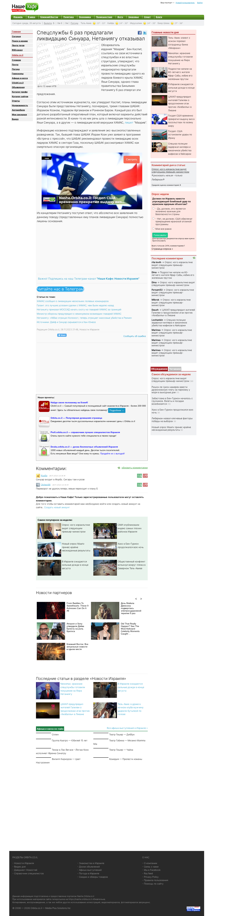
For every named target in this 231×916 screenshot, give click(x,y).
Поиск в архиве (20, 41)
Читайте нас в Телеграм (60, 289)
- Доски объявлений (88, 866)
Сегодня (16, 36)
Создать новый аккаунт (57, 507)
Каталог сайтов (20, 96)
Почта (15, 64)
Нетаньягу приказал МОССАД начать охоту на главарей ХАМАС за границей (79, 309)
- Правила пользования (155, 880)
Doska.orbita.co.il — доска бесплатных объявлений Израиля (84, 446)
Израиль (18, 17)
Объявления (18, 87)
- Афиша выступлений (89, 870)
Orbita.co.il (17, 55)
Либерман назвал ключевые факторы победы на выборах (172, 419)
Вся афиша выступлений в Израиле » (127, 728)
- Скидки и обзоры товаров (92, 877)
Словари (16, 60)
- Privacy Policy (150, 877)
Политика (68, 17)
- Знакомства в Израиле (90, 863)
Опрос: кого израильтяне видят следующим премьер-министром (76, 528)
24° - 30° (123, 23)
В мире (31, 17)
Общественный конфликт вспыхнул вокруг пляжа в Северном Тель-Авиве (132, 565)
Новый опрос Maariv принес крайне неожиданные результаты (76, 547)
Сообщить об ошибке (134, 336)
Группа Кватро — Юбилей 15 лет (70, 740)
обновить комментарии (135, 467)
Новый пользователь (185, 3)
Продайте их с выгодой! (112, 453)
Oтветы (16, 101)
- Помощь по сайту (152, 883)
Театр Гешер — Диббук (122, 734)
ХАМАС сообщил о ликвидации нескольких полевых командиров (73, 301)
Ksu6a (44, 475)
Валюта (48, 23)
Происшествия (104, 17)
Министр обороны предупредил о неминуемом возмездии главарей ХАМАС (79, 313)
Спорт (147, 17)
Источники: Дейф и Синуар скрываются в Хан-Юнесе (66, 322)
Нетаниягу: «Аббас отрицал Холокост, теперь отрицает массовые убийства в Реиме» (84, 317)
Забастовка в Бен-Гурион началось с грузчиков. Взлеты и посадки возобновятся (172, 401)
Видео (15, 119)
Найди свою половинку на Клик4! (69, 402)
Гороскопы (18, 73)
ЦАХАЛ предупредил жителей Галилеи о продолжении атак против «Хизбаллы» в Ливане (180, 103)
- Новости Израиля (23, 863)
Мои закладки (19, 114)
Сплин (55, 734)
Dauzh (155, 309)
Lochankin (157, 320)
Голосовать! (160, 235)
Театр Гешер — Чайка (121, 749)
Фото (120, 17)
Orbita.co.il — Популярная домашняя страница (76, 418)
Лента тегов (18, 45)
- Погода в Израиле (88, 873)
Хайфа (110, 23)
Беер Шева (163, 23)
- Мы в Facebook (151, 870)
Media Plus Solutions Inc (58, 908)
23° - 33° (101, 23)
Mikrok (155, 299)
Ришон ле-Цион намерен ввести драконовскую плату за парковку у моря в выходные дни (171, 390)
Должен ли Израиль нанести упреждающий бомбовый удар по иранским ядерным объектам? (171, 201)
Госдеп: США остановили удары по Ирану (180, 134)
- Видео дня (19, 866)
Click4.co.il (18, 82)
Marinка (156, 330)
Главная (16, 31)
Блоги (159, 17)
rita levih (156, 262)
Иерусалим (136, 23)
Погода (74, 23)
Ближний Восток (49, 17)
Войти (200, 3)
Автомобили (18, 110)
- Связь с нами (150, 866)
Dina (154, 272)
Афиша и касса (20, 78)
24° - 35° (151, 23)
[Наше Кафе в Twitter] (145, 32)
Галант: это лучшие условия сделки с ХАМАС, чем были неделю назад (75, 305)
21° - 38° (179, 23)
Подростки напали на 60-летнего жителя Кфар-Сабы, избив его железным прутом (173, 275)
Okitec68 (45, 484)
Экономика (85, 17)
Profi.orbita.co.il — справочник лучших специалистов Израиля (85, 432)
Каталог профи (20, 92)
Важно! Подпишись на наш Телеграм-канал (88, 278)
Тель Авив (86, 23)
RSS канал (17, 50)
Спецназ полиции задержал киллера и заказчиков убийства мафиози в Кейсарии (169, 323)
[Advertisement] (92, 248)
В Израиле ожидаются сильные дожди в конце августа (75, 565)
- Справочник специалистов (28, 873)
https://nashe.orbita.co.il (80, 899)
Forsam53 (157, 289)
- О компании (149, 863)
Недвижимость (20, 105)
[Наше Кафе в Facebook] (139, 32)
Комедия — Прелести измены (125, 759)
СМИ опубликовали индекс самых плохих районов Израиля (130, 528)
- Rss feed (147, 873)
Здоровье (133, 17)
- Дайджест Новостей (24, 870)
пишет (129, 122)
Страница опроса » (162, 248)
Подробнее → (117, 410)
